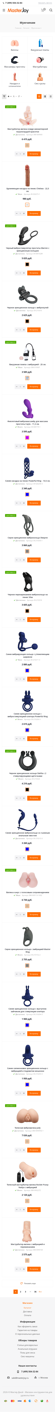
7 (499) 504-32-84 (29, 1371)
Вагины (14, 50)
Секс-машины (27, 1356)
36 (35, 1291)
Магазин (28, 1303)
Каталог (27, 1307)
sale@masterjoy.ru (20, 1378)
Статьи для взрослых (27, 1345)
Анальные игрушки (27, 1348)
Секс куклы (40, 83)
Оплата (27, 1315)
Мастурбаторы (40, 66)
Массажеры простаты (14, 66)
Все (40, 1292)
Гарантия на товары (27, 1330)
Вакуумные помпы (40, 50)
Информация (27, 1321)
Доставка (27, 1311)
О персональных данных (27, 1334)
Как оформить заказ (27, 1326)
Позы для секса (27, 1352)
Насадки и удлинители (15, 84)
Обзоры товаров (27, 1340)
